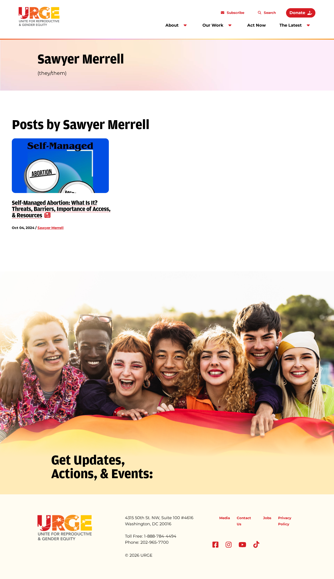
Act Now (256, 25)
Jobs (267, 518)
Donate (297, 12)
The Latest (290, 25)
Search (269, 12)
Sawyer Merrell (50, 228)
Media (224, 518)
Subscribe (235, 12)
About (172, 25)
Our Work (212, 25)
